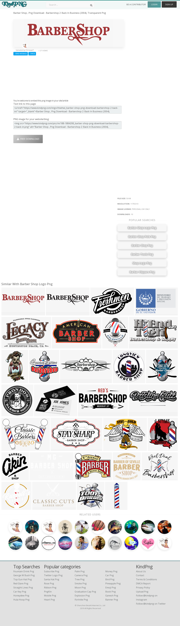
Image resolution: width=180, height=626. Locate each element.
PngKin (48, 591)
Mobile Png (50, 595)
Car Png (109, 575)
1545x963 (140, 313)
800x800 (107, 346)
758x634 (7, 449)
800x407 (57, 346)
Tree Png (80, 579)
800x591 (39, 414)
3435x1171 (135, 414)
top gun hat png (22, 579)
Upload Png (142, 591)
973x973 (82, 508)
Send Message (20, 53)
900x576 (95, 313)
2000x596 (51, 313)
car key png (19, 591)
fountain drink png (23, 571)
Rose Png (49, 583)
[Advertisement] (68, 76)
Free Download (29, 138)
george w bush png (24, 575)
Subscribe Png (51, 571)
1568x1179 (148, 478)
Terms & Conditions (146, 579)
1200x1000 (84, 414)
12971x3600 (66, 381)
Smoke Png (81, 583)
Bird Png (109, 579)
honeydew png (21, 595)
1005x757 (80, 478)
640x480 (108, 449)
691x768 (153, 449)
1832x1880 (152, 381)
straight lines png (23, 587)
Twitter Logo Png (53, 575)
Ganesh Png (111, 595)
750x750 (7, 414)
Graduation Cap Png (85, 591)
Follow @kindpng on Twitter (151, 603)
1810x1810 (111, 508)
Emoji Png (110, 587)
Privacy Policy (143, 587)
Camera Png (81, 575)
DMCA (32, 53)
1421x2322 (8, 381)
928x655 (35, 478)
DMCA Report (143, 583)
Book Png (110, 591)
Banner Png (111, 599)
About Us (141, 571)
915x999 (34, 381)
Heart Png (49, 599)
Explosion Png (82, 595)
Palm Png (80, 571)
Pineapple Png (113, 583)
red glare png (20, 583)
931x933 (118, 478)
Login (154, 4)
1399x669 (134, 346)
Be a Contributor (136, 4)
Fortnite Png (81, 599)
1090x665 (56, 449)
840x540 (7, 346)
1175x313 (7, 313)
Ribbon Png (50, 587)
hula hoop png (21, 599)
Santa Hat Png (51, 579)
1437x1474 (8, 478)
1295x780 (38, 508)
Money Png (111, 571)
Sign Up (169, 4)
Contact (140, 575)
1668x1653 (119, 381)
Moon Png (80, 587)
